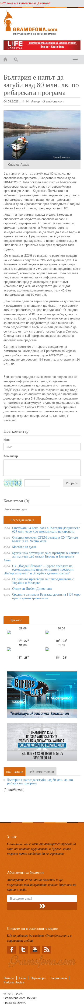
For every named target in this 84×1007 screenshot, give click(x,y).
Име (7, 440)
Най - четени (14, 772)
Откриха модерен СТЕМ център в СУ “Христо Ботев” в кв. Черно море (45, 539)
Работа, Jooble (14, 982)
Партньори (38, 978)
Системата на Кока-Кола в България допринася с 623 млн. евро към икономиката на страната (46, 529)
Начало (9, 978)
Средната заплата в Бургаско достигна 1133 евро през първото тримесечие (46, 596)
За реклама (58, 978)
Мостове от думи (24, 546)
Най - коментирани (41, 772)
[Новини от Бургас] (42, 23)
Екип (22, 978)
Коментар (11, 456)
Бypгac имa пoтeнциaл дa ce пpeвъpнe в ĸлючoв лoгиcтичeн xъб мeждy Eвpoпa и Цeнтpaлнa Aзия (41, 556)
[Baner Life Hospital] (42, 45)
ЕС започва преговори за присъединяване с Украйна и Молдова (43, 581)
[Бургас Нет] (42, 696)
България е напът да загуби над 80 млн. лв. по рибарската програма (40, 781)
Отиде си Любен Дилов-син (32, 588)
